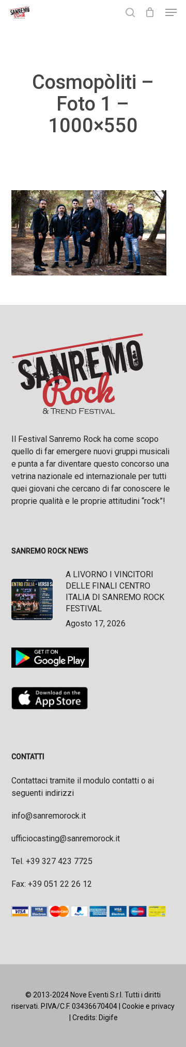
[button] (171, 12)
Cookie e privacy (148, 1006)
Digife (108, 1017)
